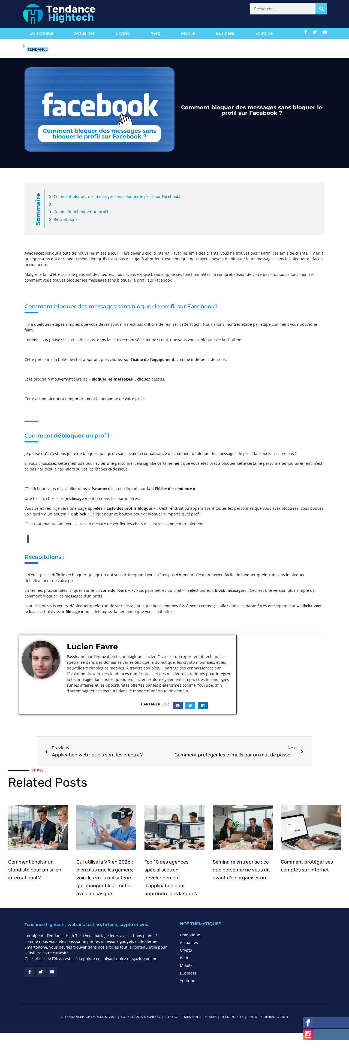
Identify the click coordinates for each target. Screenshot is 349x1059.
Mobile (188, 33)
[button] (178, 705)
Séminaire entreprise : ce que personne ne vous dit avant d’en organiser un (241, 870)
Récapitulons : (67, 219)
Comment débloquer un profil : (82, 211)
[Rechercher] (321, 8)
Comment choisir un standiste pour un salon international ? (34, 870)
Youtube (264, 33)
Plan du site (232, 1017)
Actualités (84, 33)
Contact (172, 1017)
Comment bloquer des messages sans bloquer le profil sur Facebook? (117, 196)
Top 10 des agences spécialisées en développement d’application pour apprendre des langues (171, 877)
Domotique (41, 33)
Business (225, 33)
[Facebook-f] (306, 32)
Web (155, 33)
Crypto (123, 33)
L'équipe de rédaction (268, 1017)
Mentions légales (200, 1017)
